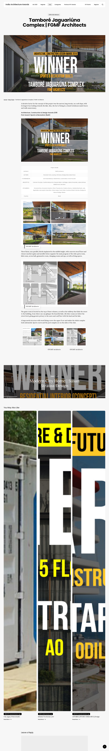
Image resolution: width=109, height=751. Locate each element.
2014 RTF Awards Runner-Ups (13, 714)
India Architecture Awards (17, 4)
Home (5, 100)
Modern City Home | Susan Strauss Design (54, 381)
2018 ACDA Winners (54, 14)
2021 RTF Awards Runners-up (81, 714)
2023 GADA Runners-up (45, 714)
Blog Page (11, 100)
